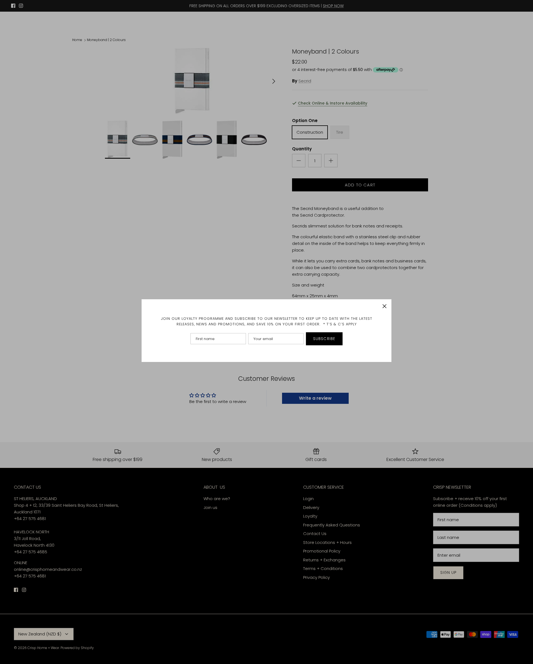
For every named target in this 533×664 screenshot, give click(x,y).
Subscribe (324, 338)
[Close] (384, 306)
